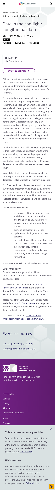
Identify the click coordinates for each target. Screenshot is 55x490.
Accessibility (8, 394)
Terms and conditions (13, 412)
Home (5, 12)
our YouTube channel (25, 303)
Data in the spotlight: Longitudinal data (21, 16)
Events (13, 12)
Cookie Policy (26, 451)
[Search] (51, 3)
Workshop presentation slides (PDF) (20, 348)
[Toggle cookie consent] (51, 486)
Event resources (17, 70)
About (5, 418)
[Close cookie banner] (50, 429)
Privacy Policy (32, 483)
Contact (6, 423)
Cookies (6, 398)
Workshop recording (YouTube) (18, 343)
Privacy (6, 403)
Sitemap (6, 408)
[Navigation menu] (4, 3)
